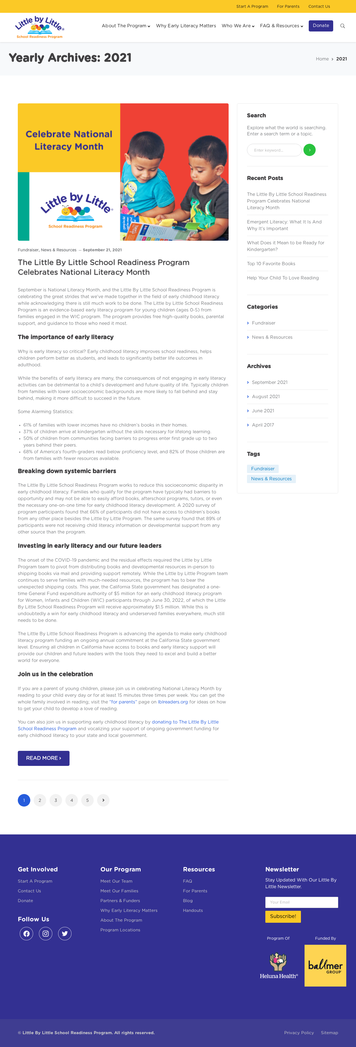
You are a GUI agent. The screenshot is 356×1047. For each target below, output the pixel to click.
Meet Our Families (119, 891)
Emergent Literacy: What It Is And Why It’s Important (284, 225)
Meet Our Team (116, 881)
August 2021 (266, 397)
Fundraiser (28, 250)
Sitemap (329, 1033)
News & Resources (58, 250)
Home (322, 59)
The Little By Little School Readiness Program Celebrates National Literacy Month (287, 201)
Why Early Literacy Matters (128, 911)
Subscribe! (283, 916)
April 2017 (263, 425)
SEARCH (342, 25)
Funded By (325, 939)
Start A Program (252, 7)
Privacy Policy (299, 1033)
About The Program (121, 920)
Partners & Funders (120, 901)
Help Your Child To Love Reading (283, 278)
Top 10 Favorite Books (271, 264)
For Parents (288, 7)
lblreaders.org (173, 702)
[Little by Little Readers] (38, 27)
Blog (188, 901)
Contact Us (319, 7)
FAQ (187, 881)
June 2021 (263, 411)
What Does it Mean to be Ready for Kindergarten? (285, 246)
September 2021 (270, 382)
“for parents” (123, 702)
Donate (25, 901)
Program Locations (120, 930)
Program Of (278, 939)
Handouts (193, 911)
